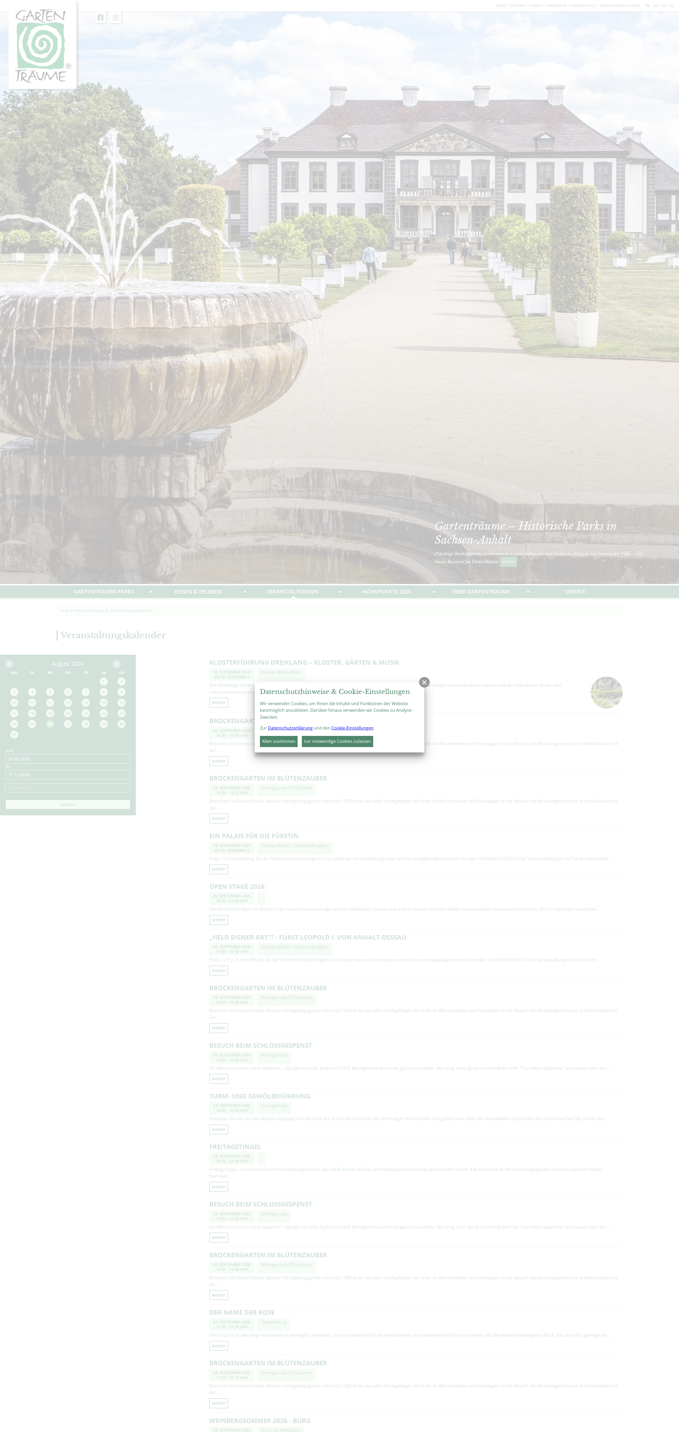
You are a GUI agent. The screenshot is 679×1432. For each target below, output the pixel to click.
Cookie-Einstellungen (352, 728)
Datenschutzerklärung (290, 728)
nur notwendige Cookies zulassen (337, 741)
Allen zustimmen (278, 741)
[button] (424, 682)
